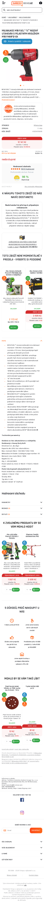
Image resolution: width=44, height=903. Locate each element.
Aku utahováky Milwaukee (33, 187)
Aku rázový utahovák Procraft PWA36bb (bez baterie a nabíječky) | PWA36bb (13, 274)
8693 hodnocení (27, 169)
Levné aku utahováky (21, 749)
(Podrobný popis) (8, 100)
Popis (4, 341)
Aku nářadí (12, 17)
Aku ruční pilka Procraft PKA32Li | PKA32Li (12, 536)
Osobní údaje (33, 875)
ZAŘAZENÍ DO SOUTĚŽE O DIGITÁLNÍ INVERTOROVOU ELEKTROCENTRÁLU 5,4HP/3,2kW (22, 244)
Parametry (6, 502)
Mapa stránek (12, 875)
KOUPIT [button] (17, 589)
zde (25, 885)
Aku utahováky (25, 17)
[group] (12, 563)
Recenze (6, 508)
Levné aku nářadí (7, 749)
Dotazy (6, 514)
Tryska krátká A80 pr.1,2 (32, 687)
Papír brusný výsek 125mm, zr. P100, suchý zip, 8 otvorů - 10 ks (12, 688)
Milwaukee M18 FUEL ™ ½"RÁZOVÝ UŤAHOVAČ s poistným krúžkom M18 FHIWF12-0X (22, 755)
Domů (4, 17)
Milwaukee (38, 125)
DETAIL (13, 327)
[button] (16, 590)
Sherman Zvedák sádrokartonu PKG (32, 535)
